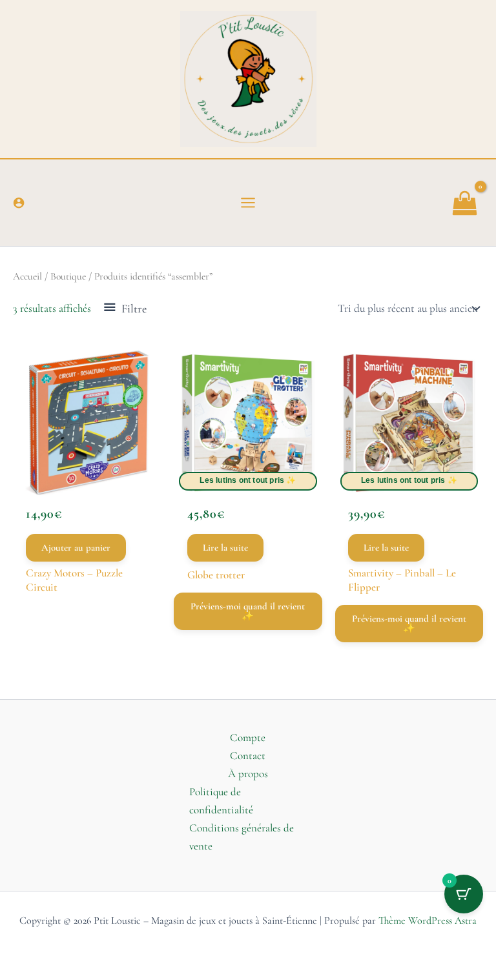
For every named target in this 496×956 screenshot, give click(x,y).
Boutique (68, 276)
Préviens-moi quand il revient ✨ (248, 611)
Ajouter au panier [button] (75, 547)
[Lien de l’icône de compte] (19, 202)
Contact (247, 755)
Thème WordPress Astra (427, 920)
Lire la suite (225, 547)
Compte (247, 737)
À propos (248, 773)
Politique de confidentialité (221, 801)
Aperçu (87, 473)
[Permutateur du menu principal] (248, 203)
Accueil (27, 276)
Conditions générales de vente (241, 837)
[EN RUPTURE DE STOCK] (248, 422)
